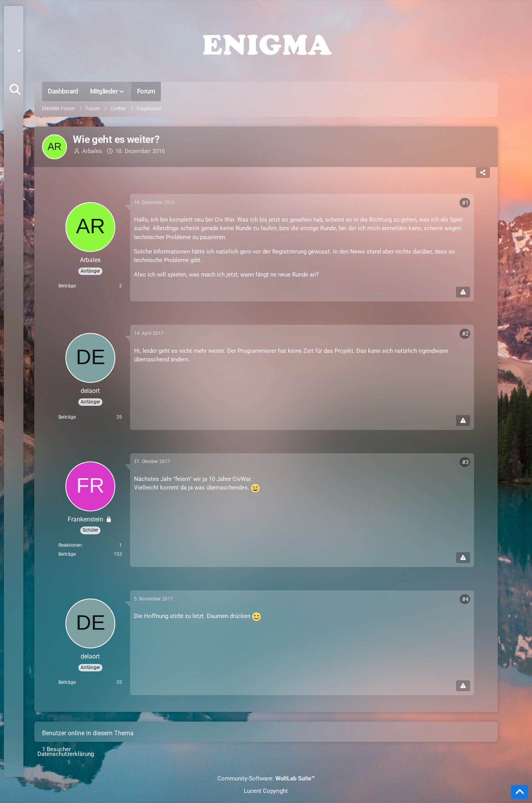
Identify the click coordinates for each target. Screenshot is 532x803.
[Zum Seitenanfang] (519, 792)
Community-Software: (266, 778)
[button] (16, 50)
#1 (465, 202)
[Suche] (15, 89)
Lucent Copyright (266, 790)
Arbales (92, 151)
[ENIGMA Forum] (266, 42)
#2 (465, 333)
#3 (465, 462)
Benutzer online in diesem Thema (88, 733)
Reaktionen (70, 545)
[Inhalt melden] (463, 292)
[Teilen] (483, 172)
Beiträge (67, 286)
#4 (465, 599)
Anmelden (13, 70)
